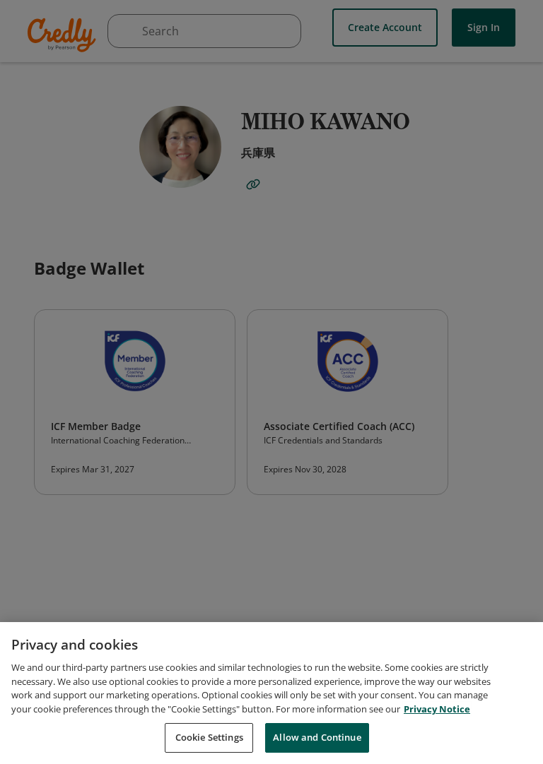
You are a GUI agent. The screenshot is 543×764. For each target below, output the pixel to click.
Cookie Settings (209, 737)
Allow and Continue (317, 737)
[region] (271, 693)
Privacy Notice (437, 709)
